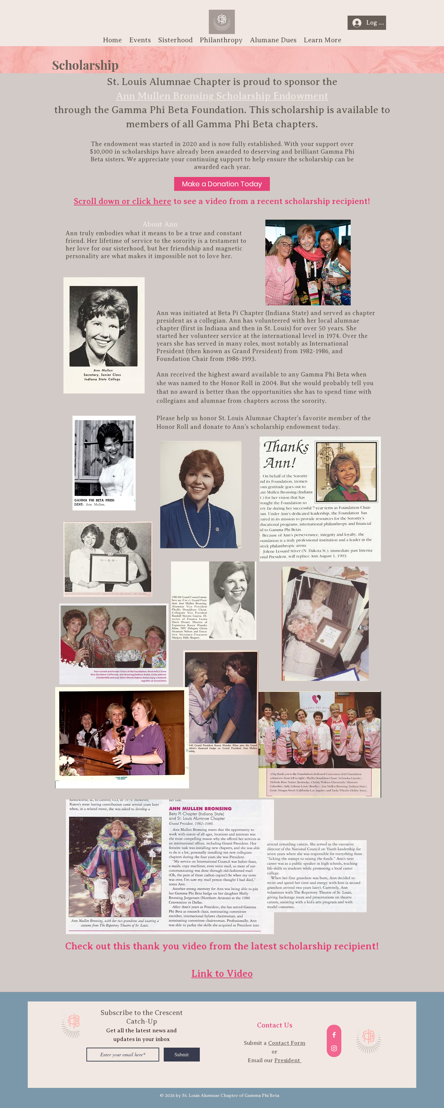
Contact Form (286, 1043)
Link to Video (222, 973)
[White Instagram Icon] (334, 1048)
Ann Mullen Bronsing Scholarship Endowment (222, 96)
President (287, 1060)
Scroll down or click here (122, 201)
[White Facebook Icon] (334, 1035)
